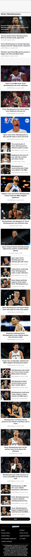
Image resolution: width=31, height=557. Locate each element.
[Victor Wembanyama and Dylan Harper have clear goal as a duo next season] (15, 302)
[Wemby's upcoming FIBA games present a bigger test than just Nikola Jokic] (15, 54)
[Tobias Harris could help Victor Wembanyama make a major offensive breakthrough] (15, 272)
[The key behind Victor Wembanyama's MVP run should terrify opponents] (15, 38)
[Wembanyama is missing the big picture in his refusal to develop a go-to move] (15, 415)
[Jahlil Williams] (5, 32)
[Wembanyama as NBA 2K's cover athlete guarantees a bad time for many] (15, 489)
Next (15, 519)
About (3, 530)
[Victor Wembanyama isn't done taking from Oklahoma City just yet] (15, 103)
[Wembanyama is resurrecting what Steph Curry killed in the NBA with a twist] (15, 169)
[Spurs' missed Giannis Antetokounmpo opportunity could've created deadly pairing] (15, 242)
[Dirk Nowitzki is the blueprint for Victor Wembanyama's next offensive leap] (15, 215)
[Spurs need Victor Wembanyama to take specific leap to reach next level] (15, 129)
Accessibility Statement (8, 538)
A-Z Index (22, 538)
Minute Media (10, 545)
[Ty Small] (3, 40)
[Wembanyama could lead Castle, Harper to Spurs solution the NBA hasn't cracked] (15, 395)
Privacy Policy (5, 533)
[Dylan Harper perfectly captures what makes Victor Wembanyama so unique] (15, 283)
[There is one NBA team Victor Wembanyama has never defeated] (15, 77)
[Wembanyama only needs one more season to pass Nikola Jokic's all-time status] (15, 373)
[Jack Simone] (11, 139)
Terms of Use (23, 533)
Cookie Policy (5, 536)
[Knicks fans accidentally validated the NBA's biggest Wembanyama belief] (15, 355)
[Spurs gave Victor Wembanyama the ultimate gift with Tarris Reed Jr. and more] (15, 261)
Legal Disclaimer (24, 536)
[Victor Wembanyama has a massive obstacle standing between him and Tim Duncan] (15, 500)
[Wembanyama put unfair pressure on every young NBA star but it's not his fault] (15, 470)
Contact (21, 530)
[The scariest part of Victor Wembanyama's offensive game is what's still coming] (15, 147)
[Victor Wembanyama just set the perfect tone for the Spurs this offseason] (15, 442)
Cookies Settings (6, 541)
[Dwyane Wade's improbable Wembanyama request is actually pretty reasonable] (15, 24)
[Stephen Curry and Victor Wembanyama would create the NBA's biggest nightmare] (15, 189)
